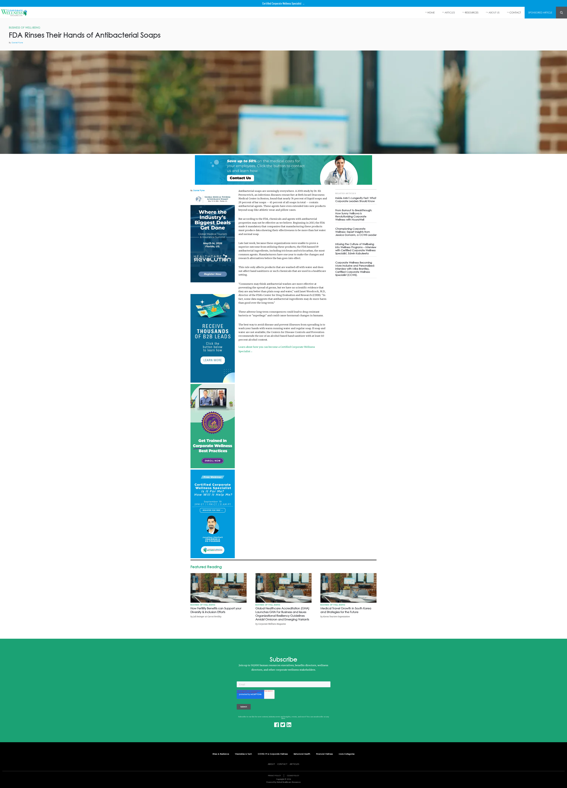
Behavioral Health (302, 754)
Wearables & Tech (243, 754)
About (271, 764)
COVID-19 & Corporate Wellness (273, 754)
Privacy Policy (274, 775)
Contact (282, 764)
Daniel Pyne (17, 42)
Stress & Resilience (220, 754)
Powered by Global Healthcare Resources (283, 782)
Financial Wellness (324, 754)
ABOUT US (494, 12)
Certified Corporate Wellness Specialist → (283, 3)
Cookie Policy (293, 775)
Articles (294, 764)
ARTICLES (450, 12)
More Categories (347, 754)
